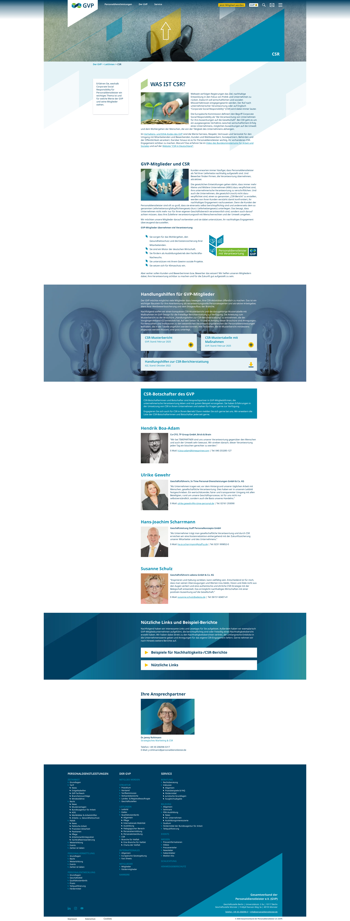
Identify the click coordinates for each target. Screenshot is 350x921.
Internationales (129, 850)
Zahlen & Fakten (77, 848)
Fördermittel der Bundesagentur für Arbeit (182, 826)
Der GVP (143, 4)
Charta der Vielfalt (131, 845)
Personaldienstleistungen (118, 4)
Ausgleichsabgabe (173, 798)
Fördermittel (75, 888)
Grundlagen (75, 782)
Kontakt (272, 5)
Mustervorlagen (79, 807)
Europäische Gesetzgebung (134, 855)
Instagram (75, 908)
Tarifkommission (128, 793)
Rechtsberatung (170, 782)
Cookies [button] (108, 918)
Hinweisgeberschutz (173, 866)
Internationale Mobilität (134, 823)
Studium (167, 823)
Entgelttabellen (79, 790)
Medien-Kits (168, 855)
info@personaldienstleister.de (264, 911)
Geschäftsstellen (129, 801)
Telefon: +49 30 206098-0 (236, 911)
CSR (123, 836)
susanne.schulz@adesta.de (191, 597)
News (74, 787)
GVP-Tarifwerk (78, 793)
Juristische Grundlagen (175, 796)
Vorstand (125, 790)
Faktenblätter (169, 853)
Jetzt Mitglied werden (232, 5)
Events (73, 845)
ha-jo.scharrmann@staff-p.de (193, 544)
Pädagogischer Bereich (134, 828)
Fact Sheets (126, 858)
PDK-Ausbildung (170, 812)
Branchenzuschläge (81, 796)
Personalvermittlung (132, 831)
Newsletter (168, 850)
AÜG (74, 812)
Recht (72, 858)
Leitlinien (109, 64)
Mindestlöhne (78, 798)
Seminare (167, 809)
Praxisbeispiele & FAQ (175, 790)
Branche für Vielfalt (130, 839)
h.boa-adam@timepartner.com (193, 450)
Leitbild (124, 809)
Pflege (74, 834)
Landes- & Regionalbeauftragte (135, 798)
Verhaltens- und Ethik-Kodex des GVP (163, 134)
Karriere (124, 874)
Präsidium (126, 787)
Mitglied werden (129, 779)
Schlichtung (169, 861)
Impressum (72, 919)
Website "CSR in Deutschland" (177, 146)
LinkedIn (69, 908)
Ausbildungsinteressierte (176, 820)
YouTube (82, 908)
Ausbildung (128, 825)
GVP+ (252, 5)
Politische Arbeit (79, 826)
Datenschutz (90, 919)
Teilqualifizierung (78, 886)
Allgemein (128, 817)
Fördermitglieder (129, 869)
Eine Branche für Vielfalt (134, 842)
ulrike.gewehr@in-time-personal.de (196, 503)
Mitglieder (126, 866)
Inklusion (167, 785)
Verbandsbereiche (129, 796)
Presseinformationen (172, 842)
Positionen (76, 831)
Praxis (72, 883)
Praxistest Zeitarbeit (81, 828)
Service (158, 4)
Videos (166, 844)
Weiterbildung (76, 842)
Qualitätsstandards (78, 880)
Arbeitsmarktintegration (83, 837)
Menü (280, 4)
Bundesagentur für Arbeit (84, 809)
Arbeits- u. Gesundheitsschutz (86, 818)
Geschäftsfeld (76, 877)
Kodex (124, 812)
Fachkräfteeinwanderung (83, 839)
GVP (70, 1)
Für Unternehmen (173, 817)
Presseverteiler (170, 847)
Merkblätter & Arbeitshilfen (84, 815)
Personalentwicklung (133, 834)
